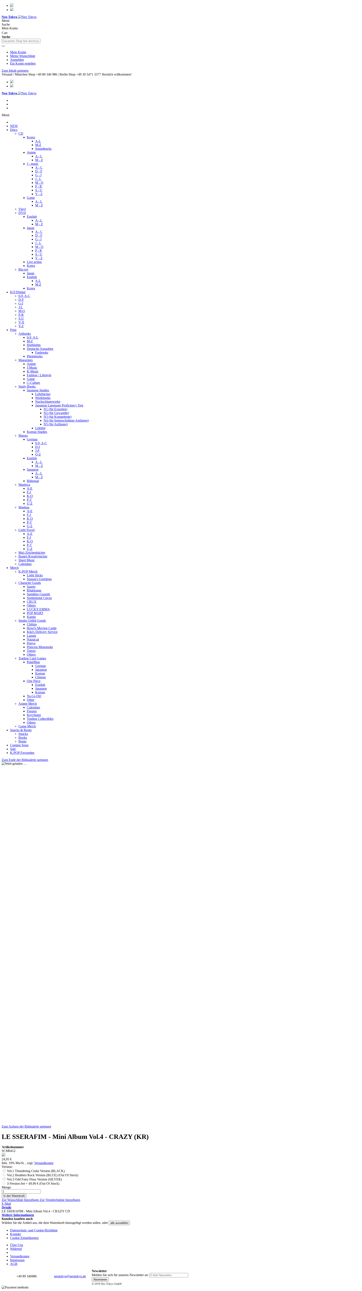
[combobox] (21, 41)
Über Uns (16, 1245)
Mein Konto (18, 52)
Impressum (17, 1260)
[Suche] (3, 46)
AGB (13, 1264)
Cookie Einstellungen (24, 1238)
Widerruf (16, 1249)
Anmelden (17, 59)
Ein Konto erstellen (23, 63)
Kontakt (15, 1234)
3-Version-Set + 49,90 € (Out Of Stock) (33, 1183)
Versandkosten (43, 1163)
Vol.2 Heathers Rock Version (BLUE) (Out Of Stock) (42, 1175)
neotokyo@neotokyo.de (70, 1276)
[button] (21, 1200)
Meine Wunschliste (22, 56)
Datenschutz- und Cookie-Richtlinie (34, 1230)
